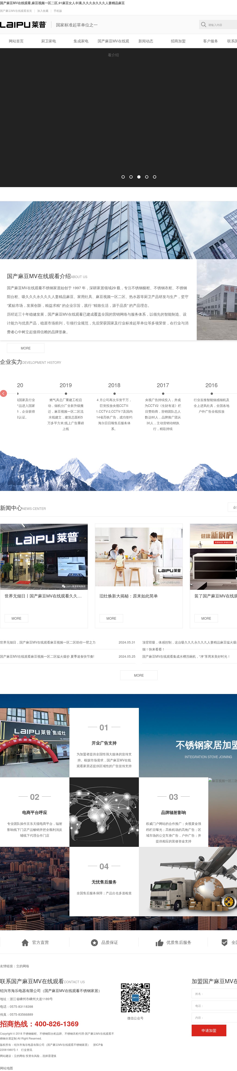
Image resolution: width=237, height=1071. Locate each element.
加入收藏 (42, 11)
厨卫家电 (48, 41)
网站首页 (16, 41)
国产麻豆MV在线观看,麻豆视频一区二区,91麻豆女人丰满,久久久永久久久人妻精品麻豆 (62, 2)
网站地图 (6, 1068)
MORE (26, 348)
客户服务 (210, 41)
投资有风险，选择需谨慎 (41, 1056)
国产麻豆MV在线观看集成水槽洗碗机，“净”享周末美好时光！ (186, 656)
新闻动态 (145, 41)
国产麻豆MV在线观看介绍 (113, 43)
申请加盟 (209, 1030)
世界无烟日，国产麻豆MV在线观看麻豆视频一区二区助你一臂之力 (48, 642)
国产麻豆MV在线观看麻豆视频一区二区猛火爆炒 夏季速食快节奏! (47, 656)
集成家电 (81, 41)
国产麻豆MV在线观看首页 (16, 11)
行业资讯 (26, 1050)
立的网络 (22, 966)
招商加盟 (178, 41)
